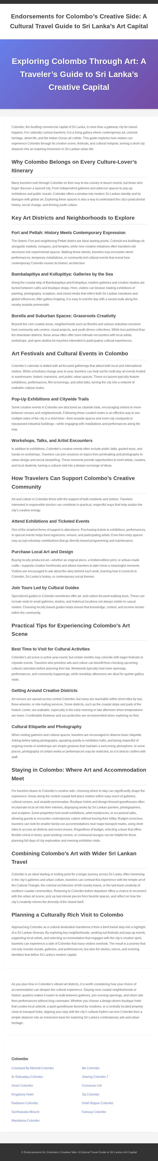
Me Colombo (90, 1068)
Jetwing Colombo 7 (95, 1076)
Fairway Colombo (94, 1112)
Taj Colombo (90, 1094)
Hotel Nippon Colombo (97, 1103)
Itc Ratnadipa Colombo (27, 1076)
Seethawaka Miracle (26, 1112)
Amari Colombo (22, 1085)
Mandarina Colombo (26, 1120)
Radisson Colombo (25, 1103)
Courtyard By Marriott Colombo (33, 1068)
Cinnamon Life (92, 1085)
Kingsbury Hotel (23, 1094)
